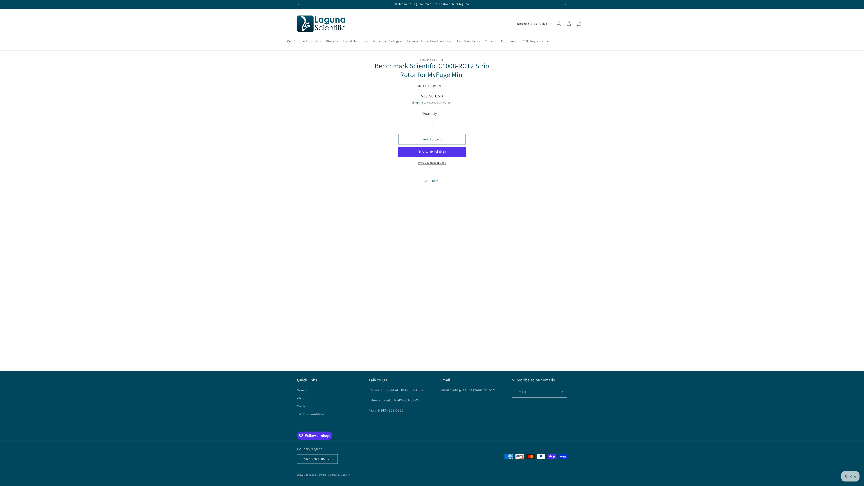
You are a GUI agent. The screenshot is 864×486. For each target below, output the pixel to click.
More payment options (432, 162)
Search (302, 390)
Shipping (417, 102)
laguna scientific (316, 474)
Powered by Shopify (338, 474)
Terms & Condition (310, 414)
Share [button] (434, 181)
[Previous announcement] (299, 4)
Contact (302, 406)
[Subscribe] (562, 392)
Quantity (429, 113)
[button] (303, 41)
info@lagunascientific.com (473, 390)
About (301, 398)
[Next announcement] (565, 4)
